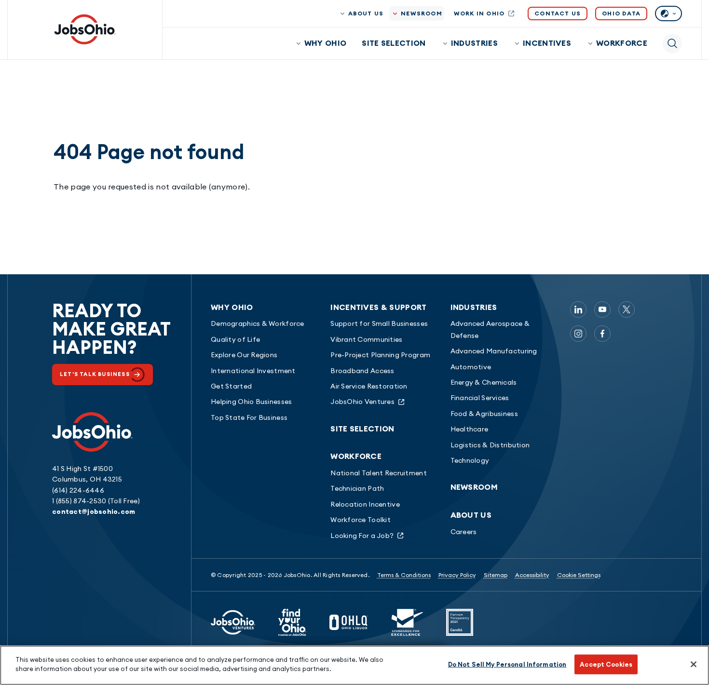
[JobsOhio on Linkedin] (578, 309)
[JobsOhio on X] (626, 309)
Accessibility (532, 574)
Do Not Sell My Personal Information (507, 664)
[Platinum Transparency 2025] (459, 622)
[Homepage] (85, 29)
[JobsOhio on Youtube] (602, 309)
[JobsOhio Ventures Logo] (233, 622)
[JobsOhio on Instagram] (578, 333)
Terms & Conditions (404, 574)
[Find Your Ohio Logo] (292, 622)
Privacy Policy (457, 574)
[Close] (693, 664)
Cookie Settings (578, 574)
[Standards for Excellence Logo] (407, 622)
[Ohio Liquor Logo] (348, 622)
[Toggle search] (672, 43)
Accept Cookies (606, 664)
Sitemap (495, 574)
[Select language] (668, 13)
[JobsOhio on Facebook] (602, 333)
